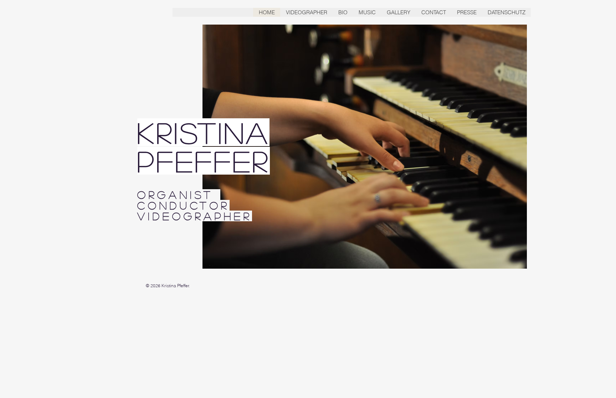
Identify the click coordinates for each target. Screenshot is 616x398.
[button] (343, 12)
